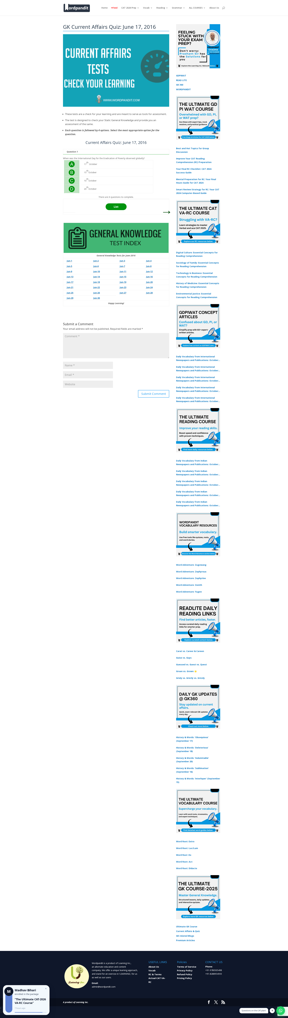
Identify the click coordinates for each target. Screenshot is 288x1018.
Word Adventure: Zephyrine (191, 578)
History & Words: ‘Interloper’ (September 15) (198, 780)
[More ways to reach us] (272, 1010)
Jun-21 (70, 287)
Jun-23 (123, 287)
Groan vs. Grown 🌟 (186, 671)
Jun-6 (96, 266)
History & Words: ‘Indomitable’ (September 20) (192, 760)
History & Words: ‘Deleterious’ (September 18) (192, 749)
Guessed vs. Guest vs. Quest (191, 664)
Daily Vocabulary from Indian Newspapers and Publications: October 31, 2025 (197, 462)
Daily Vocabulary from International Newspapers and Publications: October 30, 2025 (197, 368)
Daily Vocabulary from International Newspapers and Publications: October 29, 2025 (197, 399)
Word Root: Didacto (186, 868)
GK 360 (179, 84)
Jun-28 (149, 292)
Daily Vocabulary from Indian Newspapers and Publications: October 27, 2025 (197, 493)
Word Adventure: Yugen (189, 591)
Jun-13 (70, 276)
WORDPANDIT (183, 89)
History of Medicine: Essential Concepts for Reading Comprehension (197, 285)
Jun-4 (149, 260)
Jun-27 (123, 292)
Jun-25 (70, 292)
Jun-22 (96, 287)
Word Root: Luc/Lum (187, 848)
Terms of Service (186, 966)
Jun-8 (149, 266)
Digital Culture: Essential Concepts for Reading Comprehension (197, 254)
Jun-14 (96, 276)
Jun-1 (69, 260)
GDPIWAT (181, 75)
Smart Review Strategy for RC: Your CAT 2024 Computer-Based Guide (197, 191)
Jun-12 (149, 271)
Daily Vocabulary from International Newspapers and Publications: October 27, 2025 (197, 389)
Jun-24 (149, 287)
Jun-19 (123, 282)
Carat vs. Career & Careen (190, 651)
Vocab (146, 8)
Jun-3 (122, 260)
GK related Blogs (185, 935)
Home (104, 8)
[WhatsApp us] (280, 1010)
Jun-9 (69, 271)
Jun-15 (123, 276)
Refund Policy (184, 974)
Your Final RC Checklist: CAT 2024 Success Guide (193, 170)
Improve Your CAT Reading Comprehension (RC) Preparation (194, 160)
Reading (160, 8)
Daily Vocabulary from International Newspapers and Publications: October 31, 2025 (197, 358)
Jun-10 (96, 271)
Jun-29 (70, 298)
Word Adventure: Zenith (189, 585)
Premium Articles (185, 940)
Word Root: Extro (185, 841)
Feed (115, 8)
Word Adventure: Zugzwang (191, 564)
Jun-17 (70, 282)
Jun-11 (123, 271)
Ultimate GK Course (186, 926)
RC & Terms (155, 974)
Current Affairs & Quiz (188, 931)
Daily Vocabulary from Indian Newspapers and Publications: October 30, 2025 (197, 473)
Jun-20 (149, 282)
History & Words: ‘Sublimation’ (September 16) (192, 770)
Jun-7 (122, 266)
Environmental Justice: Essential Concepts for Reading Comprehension (196, 295)
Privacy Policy (184, 970)
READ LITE (181, 80)
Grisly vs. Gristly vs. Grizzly (190, 678)
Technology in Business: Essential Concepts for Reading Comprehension (196, 275)
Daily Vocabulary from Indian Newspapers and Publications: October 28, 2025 (197, 483)
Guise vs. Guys (184, 657)
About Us (214, 8)
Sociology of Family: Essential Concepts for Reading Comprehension (197, 264)
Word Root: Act (184, 861)
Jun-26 (96, 292)
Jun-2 (96, 260)
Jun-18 (96, 282)
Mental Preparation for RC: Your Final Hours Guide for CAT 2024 (196, 181)
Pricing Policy (184, 978)
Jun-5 (69, 266)
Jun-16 (149, 276)
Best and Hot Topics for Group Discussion (192, 150)
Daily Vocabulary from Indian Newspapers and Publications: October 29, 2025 (197, 503)
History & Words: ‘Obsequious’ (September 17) (192, 739)
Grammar (177, 8)
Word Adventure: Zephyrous (191, 571)
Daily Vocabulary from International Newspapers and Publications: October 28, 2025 (197, 379)
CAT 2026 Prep (128, 8)
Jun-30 (96, 298)
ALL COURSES (195, 8)
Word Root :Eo (183, 855)
